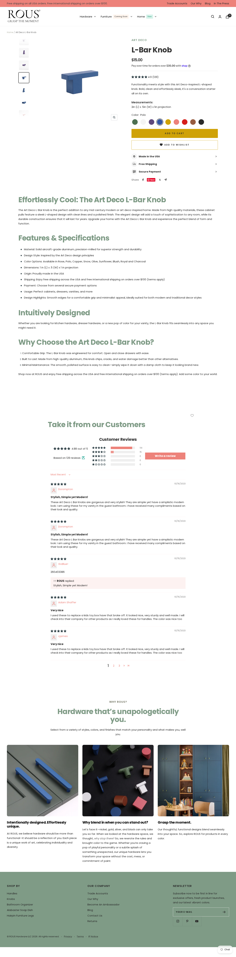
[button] (139, 77)
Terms (80, 936)
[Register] (224, 912)
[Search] (212, 16)
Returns (92, 921)
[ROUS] (24, 16)
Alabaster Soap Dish (20, 910)
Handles (12, 893)
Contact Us (94, 915)
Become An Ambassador (103, 904)
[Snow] (143, 122)
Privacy (68, 936)
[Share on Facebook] (143, 180)
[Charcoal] (201, 122)
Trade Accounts (177, 3)
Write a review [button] (165, 456)
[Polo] (159, 122)
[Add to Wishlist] (192, 415)
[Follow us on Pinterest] (187, 921)
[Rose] (184, 122)
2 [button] (113, 665)
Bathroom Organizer (20, 904)
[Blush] (176, 122)
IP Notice (93, 936)
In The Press (221, 3)
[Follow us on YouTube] (196, 921)
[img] (58, 484)
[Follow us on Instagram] (177, 921)
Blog (207, 3)
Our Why (196, 3)
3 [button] (119, 665)
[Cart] (227, 16)
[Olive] (134, 122)
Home (10, 32)
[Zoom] (114, 117)
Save (152, 179)
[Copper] (193, 122)
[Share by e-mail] (165, 180)
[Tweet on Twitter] (159, 180)
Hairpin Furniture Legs (20, 915)
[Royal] (151, 122)
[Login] (219, 16)
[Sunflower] (168, 122)
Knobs (11, 899)
